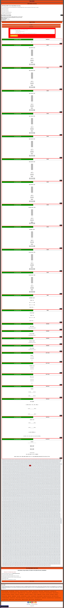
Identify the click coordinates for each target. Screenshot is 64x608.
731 (28, 497)
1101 (17, 518)
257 (32, 471)
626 (42, 491)
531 (19, 486)
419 (19, 480)
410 (59, 479)
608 (5, 491)
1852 (25, 565)
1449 (37, 539)
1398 (30, 536)
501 (15, 485)
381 (57, 477)
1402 (39, 536)
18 (32, 459)
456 (38, 482)
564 (30, 488)
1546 (39, 545)
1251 (22, 527)
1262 (49, 527)
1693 (47, 554)
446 (17, 482)
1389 (8, 536)
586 (17, 489)
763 (36, 498)
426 (34, 480)
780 (13, 500)
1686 (30, 554)
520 (55, 485)
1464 (15, 541)
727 (19, 497)
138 (17, 465)
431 (44, 480)
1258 (39, 527)
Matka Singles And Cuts (35, 592)
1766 (49, 559)
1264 (54, 527)
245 (7, 471)
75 (13, 462)
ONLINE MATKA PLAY (4, 606)
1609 (17, 550)
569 (40, 488)
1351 (32, 533)
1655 (13, 553)
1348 (25, 533)
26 (46, 459)
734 (34, 497)
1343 (13, 533)
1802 (20, 562)
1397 (27, 536)
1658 (20, 553)
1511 (13, 544)
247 (11, 471)
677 (32, 494)
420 (21, 480)
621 (32, 491)
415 (11, 480)
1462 (10, 541)
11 (20, 459)
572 (46, 488)
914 (59, 506)
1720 (54, 556)
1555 (3, 547)
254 (25, 471)
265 (48, 471)
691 (2, 495)
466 (59, 482)
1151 (17, 521)
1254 (30, 527)
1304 (35, 530)
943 (2, 509)
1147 (8, 521)
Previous (3, 459)
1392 (15, 536)
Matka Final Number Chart (5, 592)
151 (44, 465)
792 (38, 500)
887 (2, 506)
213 (57, 468)
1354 (39, 533)
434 (51, 480)
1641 (37, 551)
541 (40, 486)
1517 (27, 544)
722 (9, 497)
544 (46, 486)
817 (32, 501)
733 (32, 497)
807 (11, 501)
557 (15, 488)
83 (27, 462)
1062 (39, 515)
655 (44, 492)
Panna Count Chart (42, 592)
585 (15, 489)
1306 (39, 530)
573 (48, 488)
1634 (20, 551)
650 (34, 492)
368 (30, 477)
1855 (32, 565)
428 (38, 480)
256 (30, 471)
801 (57, 500)
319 (44, 474)
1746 (59, 557)
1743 (52, 557)
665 (7, 494)
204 (38, 468)
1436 (5, 539)
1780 (25, 560)
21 (37, 459)
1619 (42, 550)
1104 (25, 518)
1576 (54, 547)
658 (51, 492)
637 (7, 492)
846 (34, 503)
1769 (56, 559)
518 (51, 485)
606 (59, 489)
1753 (17, 559)
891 (11, 506)
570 (42, 488)
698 (17, 495)
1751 (13, 559)
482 (34, 483)
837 (15, 503)
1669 (47, 553)
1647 (52, 551)
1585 (17, 548)
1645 (47, 551)
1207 (32, 524)
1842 (59, 563)
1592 (35, 548)
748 (5, 498)
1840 (54, 563)
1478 (49, 541)
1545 (37, 545)
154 (51, 465)
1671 (52, 553)
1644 (44, 551)
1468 (25, 541)
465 (57, 482)
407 (53, 479)
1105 (27, 518)
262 (42, 471)
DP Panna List (17, 591)
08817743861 (32, 581)
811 (19, 501)
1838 (49, 563)
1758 (30, 559)
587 (19, 489)
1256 (35, 527)
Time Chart (43, 594)
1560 (15, 547)
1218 (59, 524)
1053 (17, 515)
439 (2, 482)
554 (9, 488)
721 (7, 497)
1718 (49, 556)
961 (40, 509)
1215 (51, 524)
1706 (20, 556)
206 (42, 468)
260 (38, 471)
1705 (17, 556)
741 (48, 497)
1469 (27, 541)
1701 (8, 556)
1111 (41, 518)
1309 (47, 530)
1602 (59, 548)
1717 (47, 556)
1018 (49, 512)
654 (42, 492)
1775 (13, 560)
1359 (52, 533)
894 (17, 506)
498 (9, 485)
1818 (59, 562)
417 (15, 480)
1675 (3, 554)
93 (44, 462)
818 (34, 501)
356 (5, 477)
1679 (13, 554)
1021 (56, 512)
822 (42, 501)
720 (5, 497)
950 (17, 509)
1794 (59, 560)
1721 (56, 556)
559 (19, 488)
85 (30, 462)
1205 (27, 524)
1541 (27, 545)
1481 (56, 541)
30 (53, 459)
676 (30, 494)
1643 (42, 551)
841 (23, 503)
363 (19, 477)
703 (28, 495)
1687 (32, 554)
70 (4, 462)
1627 (3, 551)
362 (17, 477)
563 (28, 488)
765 (40, 498)
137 (15, 465)
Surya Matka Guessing (58, 597)
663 (2, 494)
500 (13, 485)
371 (36, 477)
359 (11, 477)
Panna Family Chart (55, 592)
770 (51, 498)
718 (59, 495)
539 (36, 486)
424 (30, 480)
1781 (27, 560)
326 (59, 474)
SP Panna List (8, 594)
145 (32, 465)
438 (59, 480)
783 (19, 500)
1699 (3, 556)
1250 (20, 527)
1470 (30, 541)
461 (48, 482)
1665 (37, 553)
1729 (17, 557)
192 (13, 468)
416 (13, 480)
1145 (3, 521)
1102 (20, 518)
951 (19, 509)
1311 (52, 530)
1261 (47, 527)
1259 (42, 527)
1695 (52, 554)
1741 (47, 557)
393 (23, 479)
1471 (32, 541)
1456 (54, 539)
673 (23, 494)
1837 (47, 563)
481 (32, 483)
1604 (5, 550)
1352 (35, 533)
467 (2, 483)
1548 (44, 545)
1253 (27, 527)
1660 (25, 553)
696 (13, 495)
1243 (3, 527)
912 (55, 506)
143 (28, 465)
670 (17, 494)
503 (19, 485)
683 (44, 494)
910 (51, 506)
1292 (5, 530)
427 (36, 480)
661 (57, 492)
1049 (8, 515)
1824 (15, 563)
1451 (42, 539)
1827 (22, 563)
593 (32, 489)
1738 (39, 557)
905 (40, 506)
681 (40, 494)
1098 (10, 518)
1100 (15, 518)
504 (21, 485)
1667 (42, 553)
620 (30, 491)
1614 (30, 550)
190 (9, 468)
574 (51, 488)
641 (15, 492)
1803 (22, 562)
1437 (8, 539)
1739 (42, 557)
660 (55, 492)
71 (6, 462)
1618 (39, 550)
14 (25, 459)
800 (55, 500)
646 (25, 492)
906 (42, 506)
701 (23, 495)
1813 (47, 562)
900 (30, 506)
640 (13, 492)
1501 (47, 542)
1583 (13, 548)
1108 (34, 518)
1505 (56, 542)
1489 (17, 542)
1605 (8, 550)
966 (51, 509)
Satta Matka (30, 591)
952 (21, 509)
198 (25, 468)
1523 (42, 544)
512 (38, 485)
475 (19, 483)
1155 (27, 521)
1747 (3, 559)
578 (59, 488)
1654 (10, 553)
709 (40, 495)
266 (51, 471)
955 (28, 509)
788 (30, 500)
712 (46, 495)
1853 (27, 565)
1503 (52, 542)
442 (9, 482)
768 (46, 498)
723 (11, 497)
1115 (51, 518)
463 (53, 482)
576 (55, 488)
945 (7, 509)
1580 (5, 548)
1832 (35, 563)
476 (21, 483)
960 (38, 509)
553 (7, 488)
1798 (10, 562)
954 (25, 509)
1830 (30, 563)
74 (11, 462)
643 (19, 492)
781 (15, 500)
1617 (37, 550)
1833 (37, 563)
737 (40, 497)
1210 (39, 524)
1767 (52, 559)
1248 (15, 527)
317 (40, 474)
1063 (42, 515)
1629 (8, 551)
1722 (59, 556)
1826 (20, 563)
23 (41, 459)
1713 (37, 556)
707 (36, 495)
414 (9, 480)
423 (28, 480)
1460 (5, 541)
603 (53, 489)
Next (49, 565)
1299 (22, 530)
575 (53, 488)
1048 (5, 515)
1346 (20, 533)
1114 (48, 518)
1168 (58, 521)
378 (51, 477)
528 (13, 486)
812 (21, 501)
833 (7, 503)
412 (5, 480)
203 (36, 468)
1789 (47, 560)
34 (60, 459)
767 (44, 498)
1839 (52, 563)
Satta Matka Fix (22, 594)
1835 (42, 563)
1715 (42, 556)
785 (23, 500)
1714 (39, 556)
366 (25, 477)
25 (44, 459)
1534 (10, 545)
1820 (5, 563)
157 (57, 465)
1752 (15, 559)
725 (15, 497)
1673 (56, 553)
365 (23, 477)
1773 (8, 560)
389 (15, 479)
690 (59, 494)
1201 (17, 524)
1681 (17, 554)
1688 (35, 554)
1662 (30, 553)
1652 (5, 553)
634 (59, 491)
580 (5, 489)
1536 (15, 545)
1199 (12, 524)
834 (9, 503)
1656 (15, 553)
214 (59, 468)
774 (59, 498)
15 (27, 459)
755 (19, 498)
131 (2, 465)
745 (57, 497)
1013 (37, 512)
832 (5, 503)
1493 (27, 542)
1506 (59, 542)
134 (9, 465)
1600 (54, 548)
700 (21, 495)
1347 (22, 533)
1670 (49, 553)
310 (25, 474)
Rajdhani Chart (39, 594)
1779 (22, 560)
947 (11, 509)
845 (32, 503)
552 (5, 488)
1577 (56, 547)
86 (32, 462)
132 (5, 465)
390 (17, 479)
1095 (3, 518)
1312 (54, 530)
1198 (10, 524)
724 (13, 497)
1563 (22, 547)
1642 (39, 551)
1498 (39, 542)
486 (42, 483)
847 (36, 503)
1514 (20, 544)
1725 (8, 557)
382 (59, 477)
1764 (44, 559)
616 (21, 491)
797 (48, 500)
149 (40, 465)
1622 (49, 550)
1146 (5, 521)
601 (48, 489)
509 (32, 485)
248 (13, 471)
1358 (49, 533)
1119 (60, 518)
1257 (37, 527)
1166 (53, 521)
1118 (58, 518)
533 (23, 486)
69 (2, 462)
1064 (44, 515)
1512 (15, 544)
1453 (47, 539)
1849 (17, 565)
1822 (10, 563)
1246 (10, 527)
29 (51, 459)
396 (30, 479)
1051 (13, 515)
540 (38, 486)
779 (11, 500)
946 (9, 509)
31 (55, 459)
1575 (52, 547)
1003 (12, 512)
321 (48, 474)
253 (23, 471)
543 (44, 486)
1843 (3, 565)
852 (46, 503)
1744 (54, 557)
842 (25, 503)
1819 (3, 563)
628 (46, 491)
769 (48, 498)
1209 (37, 524)
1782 (30, 560)
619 (28, 491)
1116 (53, 518)
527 (11, 486)
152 (46, 465)
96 (49, 462)
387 (11, 479)
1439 (13, 539)
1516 (25, 544)
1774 (10, 560)
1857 (37, 565)
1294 (10, 530)
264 (46, 471)
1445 (27, 539)
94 (46, 462)
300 (5, 474)
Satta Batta (56, 594)
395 (28, 479)
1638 (30, 551)
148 (38, 465)
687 (53, 494)
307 (19, 474)
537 (32, 486)
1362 (59, 533)
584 (13, 489)
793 (40, 500)
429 (40, 480)
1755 (22, 559)
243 (2, 471)
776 (5, 500)
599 (44, 489)
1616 (34, 550)
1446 (30, 539)
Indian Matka (52, 594)
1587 (22, 548)
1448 (35, 539)
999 (2, 512)
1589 (27, 548)
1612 (25, 550)
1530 (59, 544)
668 (13, 494)
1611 (22, 550)
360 (13, 477)
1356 (44, 533)
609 (7, 491)
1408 (54, 536)
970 (59, 509)
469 (7, 483)
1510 (10, 544)
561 (23, 488)
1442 (20, 539)
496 (5, 485)
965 (48, 509)
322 (51, 474)
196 (21, 468)
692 (5, 495)
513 (40, 485)
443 (11, 482)
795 (44, 500)
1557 (8, 547)
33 (58, 459)
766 (42, 498)
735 (36, 497)
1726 (10, 557)
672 (21, 494)
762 (34, 498)
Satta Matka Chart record (38, 599)
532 (21, 486)
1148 (10, 521)
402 (42, 479)
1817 (56, 562)
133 (7, 465)
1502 (49, 542)
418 (17, 480)
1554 (59, 545)
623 (36, 491)
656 (46, 492)
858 (59, 503)
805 (7, 501)
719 (2, 497)
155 (53, 465)
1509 (8, 544)
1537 (17, 545)
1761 (37, 559)
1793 (56, 560)
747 (2, 498)
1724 (5, 557)
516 (46, 485)
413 (7, 480)
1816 (54, 562)
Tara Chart (35, 594)
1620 (44, 550)
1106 (29, 518)
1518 (30, 544)
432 (46, 480)
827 (53, 501)
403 (44, 479)
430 (42, 480)
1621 (47, 550)
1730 (20, 557)
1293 (8, 530)
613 (15, 491)
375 (44, 477)
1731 (22, 557)
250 (17, 471)
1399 (32, 536)
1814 (49, 562)
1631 (13, 551)
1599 (52, 548)
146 (34, 465)
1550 (49, 545)
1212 (44, 524)
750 (9, 498)
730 (25, 497)
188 (5, 468)
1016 (44, 512)
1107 (32, 518)
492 (55, 483)
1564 (25, 547)
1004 (15, 512)
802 (59, 500)
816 (30, 501)
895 (19, 506)
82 (25, 462)
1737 (37, 557)
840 (21, 503)
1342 (10, 533)
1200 (15, 524)
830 (59, 501)
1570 (39, 547)
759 (28, 498)
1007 (22, 512)
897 (23, 506)
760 (30, 498)
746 (59, 497)
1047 (3, 515)
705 (32, 495)
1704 (15, 556)
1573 (47, 547)
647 (28, 492)
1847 (13, 565)
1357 (47, 533)
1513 (17, 544)
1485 (8, 542)
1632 (15, 551)
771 (53, 498)
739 (44, 497)
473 (15, 483)
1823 (13, 563)
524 (5, 486)
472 (13, 483)
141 (23, 465)
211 (53, 468)
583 (11, 489)
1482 (59, 541)
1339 (3, 533)
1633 (17, 551)
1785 (37, 560)
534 (25, 486)
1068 (54, 515)
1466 (20, 541)
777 (7, 500)
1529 (56, 544)
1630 (10, 551)
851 (44, 503)
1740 (44, 557)
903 (36, 506)
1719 (52, 556)
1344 (15, 533)
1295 (13, 530)
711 (44, 495)
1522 (39, 544)
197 (23, 468)
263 (44, 471)
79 (20, 462)
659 (53, 492)
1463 (13, 541)
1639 (32, 551)
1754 (20, 559)
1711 (32, 556)
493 (57, 483)
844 (30, 503)
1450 (39, 539)
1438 (10, 539)
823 (44, 501)
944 (5, 509)
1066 (49, 515)
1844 (5, 565)
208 (46, 468)
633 (57, 491)
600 (46, 489)
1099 (13, 518)
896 (21, 506)
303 (11, 474)
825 (48, 501)
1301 (27, 530)
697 (15, 495)
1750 (10, 559)
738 (42, 497)
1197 (8, 524)
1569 (37, 547)
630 (51, 491)
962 (42, 509)
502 (17, 485)
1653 (8, 553)
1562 (20, 547)
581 (7, 489)
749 (7, 498)
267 (53, 471)
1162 (43, 521)
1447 (32, 539)
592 (30, 489)
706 (34, 495)
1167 (55, 521)
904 (38, 506)
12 (22, 459)
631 (53, 491)
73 (9, 462)
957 (32, 509)
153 (48, 465)
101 (59, 462)
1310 (49, 530)
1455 (52, 539)
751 (11, 498)
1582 (10, 548)
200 (30, 468)
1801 (17, 562)
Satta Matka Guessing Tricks (29, 597)
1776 (15, 560)
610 (9, 491)
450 (25, 482)
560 (21, 488)
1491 (22, 542)
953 (23, 509)
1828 (25, 563)
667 (11, 494)
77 (16, 462)
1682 (20, 554)
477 (23, 483)
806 (9, 501)
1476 (44, 541)
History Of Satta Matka (5, 591)
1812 (44, 562)
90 (39, 462)
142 (25, 465)
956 (30, 509)
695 (11, 495)
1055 (22, 515)
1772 (5, 560)
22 (39, 459)
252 (21, 471)
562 (25, 488)
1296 (15, 530)
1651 (3, 553)
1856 (35, 565)
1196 (5, 524)
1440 (15, 539)
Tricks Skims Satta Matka (5, 597)
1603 (3, 550)
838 (17, 503)
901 (32, 506)
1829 (27, 563)
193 (15, 468)
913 (57, 506)
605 (57, 489)
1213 (46, 524)
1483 (3, 542)
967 (53, 509)
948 (13, 509)
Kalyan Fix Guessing (18, 599)
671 (19, 494)
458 (42, 482)
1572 (44, 547)
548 (55, 486)
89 (37, 462)
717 (57, 495)
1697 (56, 554)
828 (55, 501)
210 (51, 468)
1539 (22, 545)
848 (38, 503)
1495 (32, 542)
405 (48, 479)
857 (57, 503)
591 (28, 489)
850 (42, 503)
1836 (44, 563)
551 (2, 488)
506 (25, 485)
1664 (35, 553)
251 (19, 471)
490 (51, 483)
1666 (39, 553)
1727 (13, 557)
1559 (13, 547)
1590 (30, 548)
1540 (25, 545)
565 (32, 488)
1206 (29, 524)
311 (28, 474)
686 (51, 494)
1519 (32, 544)
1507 (3, 544)
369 (32, 477)
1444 (25, 539)
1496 (35, 542)
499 (11, 485)
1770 (59, 559)
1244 (5, 527)
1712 (34, 556)
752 (13, 498)
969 (57, 509)
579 (2, 489)
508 (30, 485)
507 (28, 485)
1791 (52, 560)
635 (2, 492)
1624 (54, 550)
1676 (5, 554)
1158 (34, 521)
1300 (25, 530)
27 (48, 459)
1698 (59, 554)
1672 (54, 553)
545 (48, 486)
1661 (27, 553)
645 (23, 492)
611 (11, 491)
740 (46, 497)
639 (11, 492)
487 (44, 483)
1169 (60, 521)
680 (38, 494)
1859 (42, 565)
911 (53, 506)
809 (15, 501)
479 (28, 483)
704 (30, 495)
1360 (54, 533)
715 (53, 495)
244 (5, 471)
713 (48, 495)
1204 (25, 524)
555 (11, 488)
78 (18, 462)
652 (38, 492)
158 (59, 465)
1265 (56, 527)
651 (36, 492)
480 (30, 483)
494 (59, 483)
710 (42, 495)
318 (42, 474)
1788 (44, 560)
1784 (35, 560)
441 (7, 482)
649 (32, 492)
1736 (35, 557)
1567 (32, 547)
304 (13, 474)
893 (15, 506)
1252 (25, 527)
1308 (44, 530)
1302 (30, 530)
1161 (41, 521)
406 (51, 479)
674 (25, 494)
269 (57, 471)
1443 (22, 539)
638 (9, 492)
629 (48, 491)
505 (23, 485)
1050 (10, 515)
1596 (44, 548)
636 (5, 492)
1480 (54, 541)
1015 (41, 512)
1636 (25, 551)
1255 (32, 527)
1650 (59, 551)
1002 (10, 512)
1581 (8, 548)
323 (53, 474)
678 (34, 494)
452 (30, 482)
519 (53, 485)
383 (2, 479)
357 (7, 477)
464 (55, 482)
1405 (47, 536)
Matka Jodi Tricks (28, 592)
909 (48, 506)
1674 (59, 553)
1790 (49, 560)
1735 (32, 557)
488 (46, 483)
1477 (47, 541)
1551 (52, 545)
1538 (20, 545)
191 (11, 468)
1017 (46, 512)
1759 (32, 559)
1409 (56, 536)
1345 (17, 533)
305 (15, 474)
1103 (22, 518)
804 (5, 501)
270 (59, 471)
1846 (10, 565)
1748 (5, 559)
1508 (5, 544)
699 (19, 495)
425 (32, 480)
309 (23, 474)
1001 (7, 512)
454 (34, 482)
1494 (30, 542)
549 (57, 486)
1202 (20, 524)
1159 (36, 521)
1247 (13, 527)
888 (5, 506)
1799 (13, 562)
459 (44, 482)
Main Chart (47, 594)
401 (40, 479)
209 (48, 468)
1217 (56, 524)
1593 (37, 548)
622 (34, 491)
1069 (56, 515)
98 (53, 462)
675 (28, 494)
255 (28, 471)
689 (57, 494)
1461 (8, 541)
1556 (5, 547)
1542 (30, 545)
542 (42, 486)
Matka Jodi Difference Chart (21, 592)
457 (40, 482)
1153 (22, 521)
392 (21, 479)
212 (55, 468)
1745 (56, 557)
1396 (25, 536)
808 (13, 501)
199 (28, 468)
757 (23, 498)
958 (34, 509)
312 (30, 474)
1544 (35, 545)
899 (28, 506)
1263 (52, 527)
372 (38, 477)
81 (23, 462)
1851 (22, 565)
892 (13, 506)
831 (2, 503)
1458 (59, 539)
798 (51, 500)
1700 (5, 556)
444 (13, 482)
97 (51, 462)
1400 (35, 536)
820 (38, 501)
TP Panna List (17, 594)
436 (55, 480)
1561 (17, 547)
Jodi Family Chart (35, 591)
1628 (5, 551)
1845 (8, 565)
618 (25, 491)
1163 (46, 521)
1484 (5, 542)
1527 (52, 544)
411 (2, 480)
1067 (52, 515)
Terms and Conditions (34, 604)
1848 (15, 565)
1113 (46, 518)
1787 (42, 560)
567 (36, 488)
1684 (25, 554)
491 (53, 483)
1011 (32, 512)
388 (13, 479)
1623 (52, 550)
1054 (20, 515)
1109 (37, 518)
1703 (13, 556)
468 (5, 483)
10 (18, 459)
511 (36, 485)
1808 (35, 562)
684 (46, 494)
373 (40, 477)
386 (9, 479)
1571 (42, 547)
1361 (56, 533)
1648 (54, 551)
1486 (10, 542)
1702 (10, 556)
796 (46, 500)
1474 (39, 541)
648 (30, 492)
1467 (22, 541)
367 (28, 477)
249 (15, 471)
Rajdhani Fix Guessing (25, 599)
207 (44, 468)
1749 (8, 559)
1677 (8, 554)
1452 (44, 539)
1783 (32, 560)
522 (59, 485)
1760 (35, 559)
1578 (59, 547)
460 (46, 482)
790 (34, 500)
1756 (25, 559)
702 (25, 495)
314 (34, 474)
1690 (39, 554)
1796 (5, 562)
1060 (35, 515)
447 (19, 482)
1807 (32, 562)
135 (11, 465)
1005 (17, 512)
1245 (8, 527)
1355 (42, 533)
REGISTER (31, 26)
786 (25, 500)
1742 (49, 557)
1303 (32, 530)
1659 (22, 553)
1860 (44, 565)
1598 (49, 548)
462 (51, 482)
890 (9, 506)
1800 (15, 562)
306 (17, 474)
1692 (44, 554)
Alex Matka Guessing (5, 599)
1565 (27, 547)
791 (36, 500)
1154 (24, 521)
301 (7, 474)
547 (53, 486)
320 (46, 474)
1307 (42, 530)
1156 (29, 521)
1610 (20, 550)
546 (51, 486)
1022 (59, 512)
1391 (13, 536)
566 (34, 488)
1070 (59, 515)
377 (48, 477)
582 (9, 489)
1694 (49, 554)
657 (48, 492)
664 (5, 494)
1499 (42, 542)
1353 (37, 533)
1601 (56, 548)
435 (53, 480)
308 (21, 474)
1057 (27, 515)
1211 (42, 524)
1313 (56, 530)
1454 (49, 539)
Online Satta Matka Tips (37, 597)
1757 (27, 559)
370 (34, 477)
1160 (39, 521)
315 (36, 474)
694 (9, 495)
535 (28, 486)
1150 (15, 521)
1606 (10, 550)
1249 (17, 527)
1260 (44, 527)
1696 (54, 554)
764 (38, 498)
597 (40, 489)
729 (23, 497)
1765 (47, 559)
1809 (37, 562)
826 (51, 501)
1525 (47, 544)
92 (42, 462)
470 (9, 483)
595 (36, 489)
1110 (39, 518)
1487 (13, 542)
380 (55, 477)
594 (34, 489)
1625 (56, 550)
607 (2, 491)
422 (25, 480)
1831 (32, 563)
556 (13, 488)
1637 (27, 551)
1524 (44, 544)
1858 (39, 565)
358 (9, 477)
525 (7, 486)
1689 (37, 554)
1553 (56, 545)
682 (42, 494)
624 (38, 491)
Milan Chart (31, 594)
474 (17, 483)
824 (46, 501)
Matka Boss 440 (44, 597)
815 (28, 501)
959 (36, 509)
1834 (39, 563)
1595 (42, 548)
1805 (27, 562)
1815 (52, 562)
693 (7, 495)
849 (40, 503)
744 (55, 497)
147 (36, 465)
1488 (15, 542)
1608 (15, 550)
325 (57, 474)
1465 (17, 541)
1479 (52, 541)
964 (46, 509)
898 (25, 506)
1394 (20, 536)
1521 (37, 544)
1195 (3, 524)
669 (15, 494)
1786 (39, 560)
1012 (34, 512)
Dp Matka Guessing (11, 599)
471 (11, 483)
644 (21, 492)
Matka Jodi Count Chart (13, 592)
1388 (5, 536)
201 (32, 468)
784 (21, 500)
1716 (44, 556)
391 (19, 479)
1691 (42, 554)
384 (5, 479)
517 (48, 485)
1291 (3, 530)
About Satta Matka (11, 591)
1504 (54, 542)
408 (55, 479)
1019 (51, 512)
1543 (32, 545)
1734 (30, 557)
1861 (47, 565)
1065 (47, 515)
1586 (20, 548)
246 (9, 471)
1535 (13, 545)
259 (36, 471)
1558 (10, 547)
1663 (32, 553)
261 (40, 471)
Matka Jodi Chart (41, 591)
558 (17, 488)
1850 (20, 565)
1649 (56, 551)
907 (44, 506)
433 (48, 480)
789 (32, 500)
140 (21, 465)
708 (38, 495)
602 (51, 489)
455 (36, 482)
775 (2, 500)
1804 (25, 562)
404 (46, 479)
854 (51, 503)
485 (40, 483)
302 (9, 474)
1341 (8, 533)
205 (40, 468)
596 (38, 489)
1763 (42, 559)
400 (38, 479)
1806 (30, 562)
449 (23, 482)
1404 (44, 536)
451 (28, 482)
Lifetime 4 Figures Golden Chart (20, 597)
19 (34, 459)
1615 (32, 550)
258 (34, 471)
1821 (8, 563)
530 (17, 486)
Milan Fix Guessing (31, 599)
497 (7, 485)
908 (46, 506)
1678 (10, 554)
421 (23, 480)
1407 (52, 536)
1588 (25, 548)
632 (55, 491)
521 (57, 485)
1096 (5, 518)
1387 (3, 536)
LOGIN (31, 24)
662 (59, 492)
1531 (3, 545)
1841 (56, 563)
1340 (5, 533)
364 (21, 477)
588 (21, 489)
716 (55, 495)
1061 (37, 515)
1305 (37, 530)
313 (32, 474)
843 (28, 503)
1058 (30, 515)
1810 (39, 562)
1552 (54, 545)
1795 (3, 562)
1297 (17, 530)
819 (36, 501)
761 (32, 498)
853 (48, 503)
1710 (30, 556)
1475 (42, 541)
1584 (15, 548)
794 (42, 500)
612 (13, 491)
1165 (51, 521)
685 (48, 494)
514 (42, 485)
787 (28, 500)
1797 (8, 562)
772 (55, 498)
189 (7, 468)
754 (17, 498)
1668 (44, 553)
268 (55, 471)
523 (2, 486)
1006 (20, 512)
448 (21, 482)
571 (44, 488)
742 (51, 497)
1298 (20, 530)
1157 (32, 521)
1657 (17, 553)
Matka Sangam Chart (53, 591)
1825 (17, 563)
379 (53, 477)
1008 (24, 512)
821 (40, 501)
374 (42, 477)
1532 (5, 545)
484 (38, 483)
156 (55, 465)
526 (9, 486)
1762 (39, 559)
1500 (44, 542)
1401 (37, 536)
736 (38, 497)
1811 (42, 562)
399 (36, 479)
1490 (20, 542)
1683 (22, 554)
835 (11, 503)
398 (34, 479)
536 (30, 486)
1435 (3, 539)
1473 (37, 541)
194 (17, 468)
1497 (37, 542)
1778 (20, 560)
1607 (13, 550)
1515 (22, 544)
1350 (30, 533)
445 (15, 482)
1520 (34, 544)
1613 (27, 550)
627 (44, 491)
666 (9, 494)
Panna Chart (4, 594)
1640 (35, 551)
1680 (15, 554)
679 (36, 494)
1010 (29, 512)
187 (2, 468)
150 (42, 465)
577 (57, 488)
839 (19, 503)
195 (19, 468)
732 (30, 497)
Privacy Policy (28, 604)
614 (17, 491)
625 (40, 491)
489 (48, 483)
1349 (27, 533)
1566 (30, 547)
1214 (49, 524)
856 (55, 503)
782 (17, 500)
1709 (27, 556)
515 (44, 485)
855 (53, 503)
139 (19, 465)
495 (2, 485)
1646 (49, 551)
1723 (3, 557)
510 (34, 485)
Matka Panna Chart (47, 591)
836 (13, 503)
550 (59, 486)
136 (13, 465)
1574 (49, 547)
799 (53, 500)
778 (9, 500)
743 (53, 497)
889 (7, 506)
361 (15, 477)
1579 (3, 548)
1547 (42, 545)
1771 (3, 560)
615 (19, 491)
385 (7, 479)
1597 (47, 548)
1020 (54, 512)
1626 (59, 550)
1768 (54, 559)
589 (23, 489)
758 (25, 498)
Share (62, 15)
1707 (22, 556)
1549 (47, 545)
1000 (5, 512)
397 (32, 479)
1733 (27, 557)
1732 (25, 557)
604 (55, 489)
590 (25, 489)
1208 (34, 524)
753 (15, 498)
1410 (59, 536)
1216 (54, 524)
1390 (10, 536)
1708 (25, 556)
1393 (17, 536)
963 (44, 509)
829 (57, 501)
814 (25, 501)
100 (56, 462)
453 (32, 482)
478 (25, 483)
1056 (25, 515)
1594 (39, 548)
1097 (8, 518)
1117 (55, 518)
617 (23, 491)
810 (17, 501)
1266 (59, 527)
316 (38, 474)
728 (21, 497)
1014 (39, 512)
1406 (49, 536)
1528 (54, 544)
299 (2, 474)
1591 (32, 548)
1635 (22, 551)
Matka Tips (12, 594)
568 (38, 488)
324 (55, 474)
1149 (12, 521)
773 (57, 498)
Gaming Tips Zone (12, 597)
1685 (27, 554)
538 (34, 486)
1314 (59, 530)
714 (51, 495)
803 (2, 501)
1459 (3, 541)
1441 (17, 539)
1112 (44, 518)
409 (57, 479)
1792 (54, 560)
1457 (56, 539)
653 (40, 492)
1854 (30, 565)
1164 (48, 521)
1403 (42, 536)
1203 (22, 524)
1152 (20, 521)
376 (46, 477)
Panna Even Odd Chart (49, 592)
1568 (35, 547)
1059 (32, 515)
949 (15, 509)
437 (57, 480)
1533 (8, 545)
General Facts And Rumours (24, 591)
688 (55, 494)
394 (25, 479)
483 (36, 483)
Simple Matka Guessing (50, 597)
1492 (25, 542)
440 (5, 482)
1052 (15, 515)
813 (23, 501)
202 (34, 468)
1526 (49, 544)
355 (2, 477)
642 (17, 492)
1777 (17, 560)
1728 (15, 557)
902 (34, 506)
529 (15, 486)
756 (21, 498)
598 (42, 489)
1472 (35, 541)
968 (55, 509)
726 (17, 497)
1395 (22, 536)
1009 (27, 512)
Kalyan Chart (27, 594)
